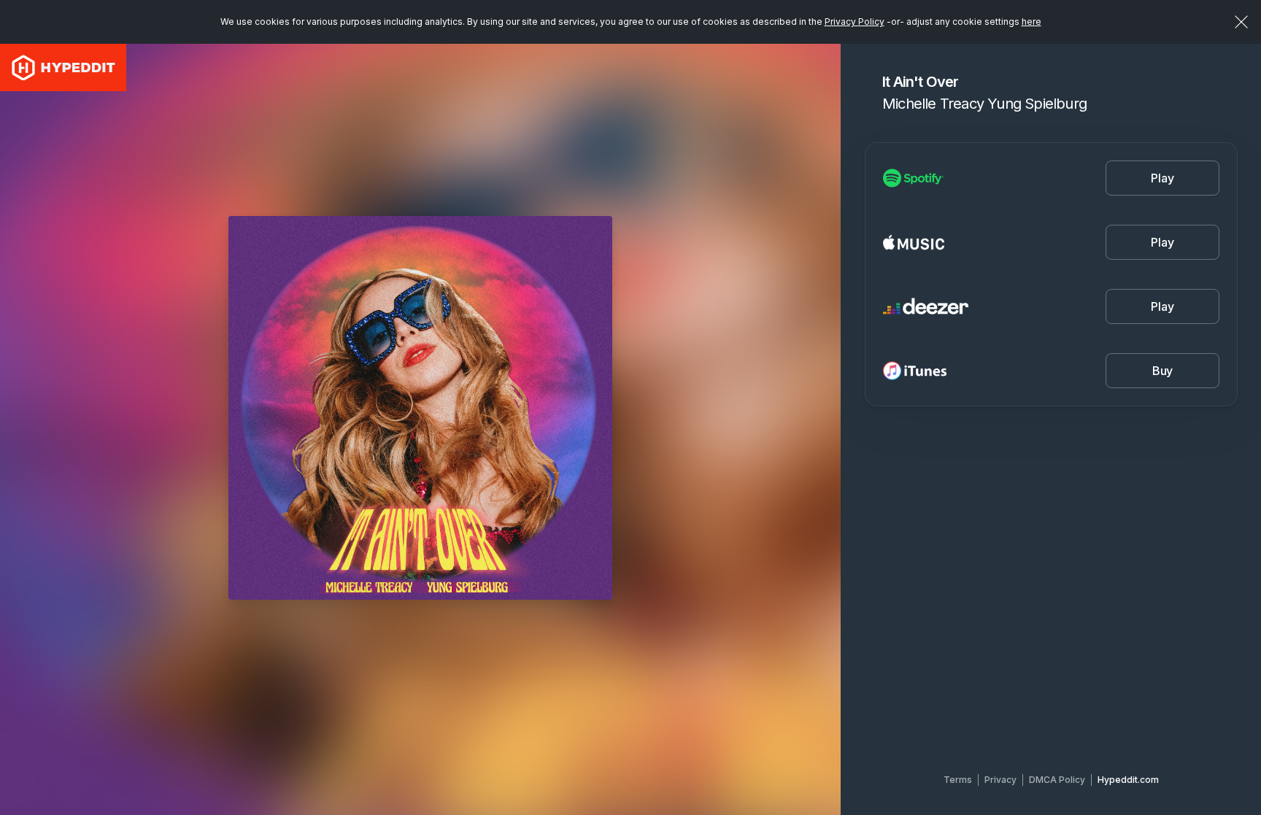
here (1031, 21)
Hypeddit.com (1128, 779)
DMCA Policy (1057, 779)
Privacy (1000, 779)
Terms (958, 779)
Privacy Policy (854, 21)
